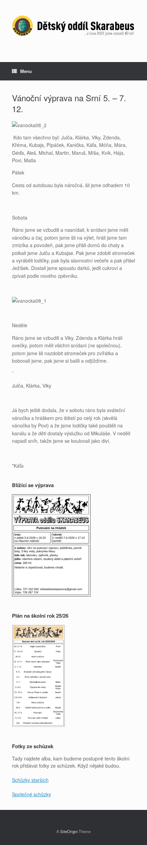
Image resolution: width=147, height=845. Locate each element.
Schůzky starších (30, 779)
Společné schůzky (31, 794)
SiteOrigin (69, 831)
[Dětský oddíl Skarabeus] (73, 25)
